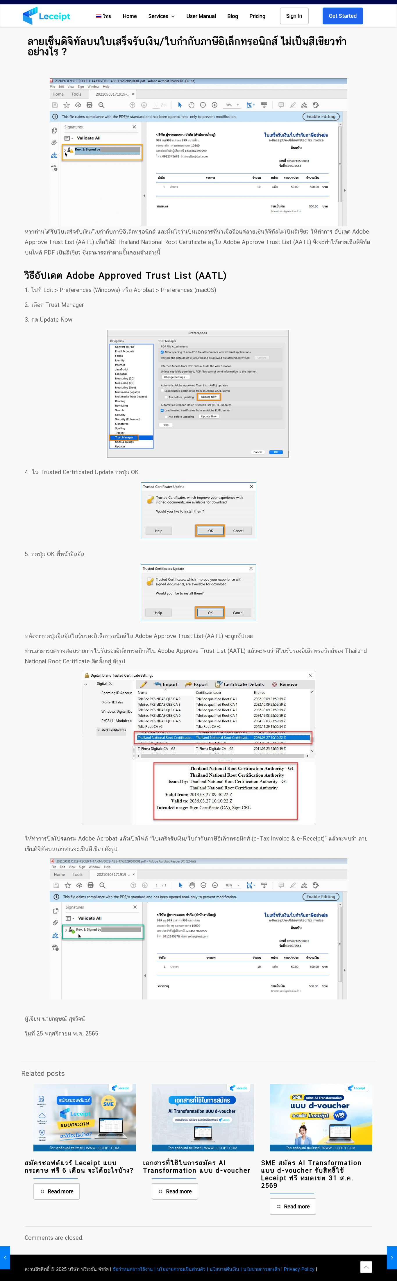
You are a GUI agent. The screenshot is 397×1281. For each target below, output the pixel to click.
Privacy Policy (299, 1269)
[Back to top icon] (366, 1267)
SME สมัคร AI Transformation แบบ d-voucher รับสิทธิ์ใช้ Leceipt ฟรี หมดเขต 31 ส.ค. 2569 (311, 1174)
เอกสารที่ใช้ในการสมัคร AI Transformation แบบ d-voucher (197, 1166)
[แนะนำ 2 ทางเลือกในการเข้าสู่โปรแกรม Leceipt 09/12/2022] (392, 1257)
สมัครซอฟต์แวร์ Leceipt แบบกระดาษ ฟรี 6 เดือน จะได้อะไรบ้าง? (79, 1166)
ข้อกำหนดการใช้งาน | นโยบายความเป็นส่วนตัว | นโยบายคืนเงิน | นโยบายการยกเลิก (196, 1269)
